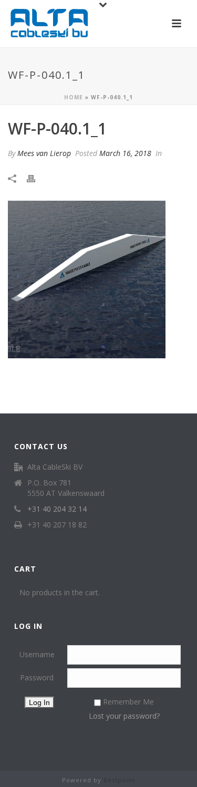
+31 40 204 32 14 (57, 509)
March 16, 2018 (125, 153)
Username (37, 654)
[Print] (36, 178)
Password (37, 677)
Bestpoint (119, 780)
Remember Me (128, 702)
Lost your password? (124, 716)
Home (73, 97)
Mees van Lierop (44, 153)
